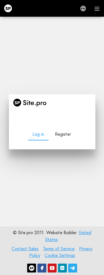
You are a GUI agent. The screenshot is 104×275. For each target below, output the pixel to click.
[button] (83, 8)
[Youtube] (52, 268)
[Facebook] (41, 268)
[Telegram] (72, 268)
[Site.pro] (31, 268)
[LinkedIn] (62, 268)
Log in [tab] (38, 134)
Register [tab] (63, 134)
